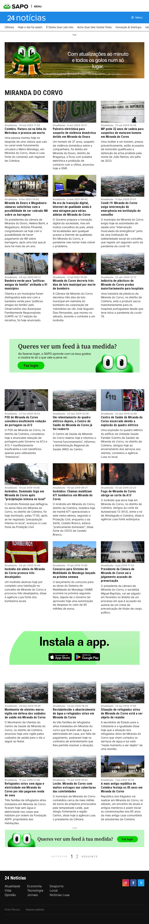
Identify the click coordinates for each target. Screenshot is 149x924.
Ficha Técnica (12, 909)
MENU (38, 6)
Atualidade (11, 125)
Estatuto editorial (35, 909)
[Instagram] (125, 882)
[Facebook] (133, 882)
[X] (141, 882)
